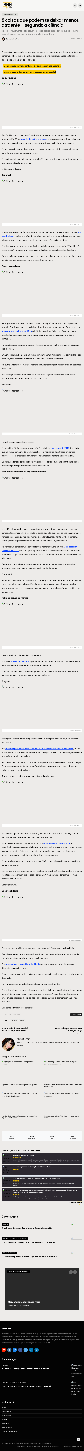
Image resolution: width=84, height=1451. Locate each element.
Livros (5, 1224)
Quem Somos (6, 1411)
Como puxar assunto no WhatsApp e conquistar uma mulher (61, 1117)
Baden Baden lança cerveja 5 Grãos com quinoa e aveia (15, 1030)
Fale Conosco (6, 1415)
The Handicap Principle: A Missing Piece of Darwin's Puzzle (32, 1167)
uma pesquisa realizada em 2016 (17, 331)
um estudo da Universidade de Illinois (22, 964)
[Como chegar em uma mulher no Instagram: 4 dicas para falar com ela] (63, 1070)
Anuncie (4, 1419)
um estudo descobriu (20, 661)
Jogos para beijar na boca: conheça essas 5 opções (19, 1085)
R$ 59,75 (16, 1194)
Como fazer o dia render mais (24, 1301)
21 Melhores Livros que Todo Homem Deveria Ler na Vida (27, 1228)
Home (4, 1408)
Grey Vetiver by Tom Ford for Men (24, 1155)
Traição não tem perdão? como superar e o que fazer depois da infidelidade (20, 1117)
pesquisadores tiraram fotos (33, 139)
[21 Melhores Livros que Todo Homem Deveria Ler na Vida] (76, 1228)
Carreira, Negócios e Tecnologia (14, 1239)
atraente (14, 1020)
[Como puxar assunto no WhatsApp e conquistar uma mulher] (63, 1102)
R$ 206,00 (16, 1169)
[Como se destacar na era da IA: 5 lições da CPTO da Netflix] (76, 1242)
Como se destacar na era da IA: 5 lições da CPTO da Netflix (28, 1242)
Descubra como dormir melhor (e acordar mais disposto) (30, 72)
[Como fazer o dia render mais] (42, 1289)
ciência (22, 1020)
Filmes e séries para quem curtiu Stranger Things (67, 1030)
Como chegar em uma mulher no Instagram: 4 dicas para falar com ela (63, 1085)
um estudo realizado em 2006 (56, 843)
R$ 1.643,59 (17, 1158)
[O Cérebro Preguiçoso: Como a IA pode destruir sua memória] (76, 1257)
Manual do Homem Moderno (18, 1271)
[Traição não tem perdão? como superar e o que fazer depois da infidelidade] (21, 1102)
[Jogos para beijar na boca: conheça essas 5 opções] (21, 1070)
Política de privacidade (9, 1431)
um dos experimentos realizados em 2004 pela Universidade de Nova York (39, 748)
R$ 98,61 (16, 1181)
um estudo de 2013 (60, 448)
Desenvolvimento (9, 1253)
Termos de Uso (7, 1427)
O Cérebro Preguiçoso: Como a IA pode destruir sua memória (29, 1256)
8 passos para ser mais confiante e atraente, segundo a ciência (32, 66)
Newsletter (5, 1423)
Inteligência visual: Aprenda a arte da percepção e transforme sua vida (37, 1178)
